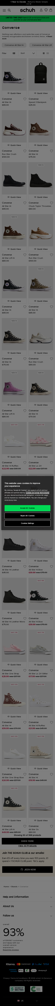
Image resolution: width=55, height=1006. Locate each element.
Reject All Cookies (27, 516)
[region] (27, 503)
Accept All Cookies (27, 508)
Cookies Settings (27, 523)
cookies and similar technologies (37, 493)
